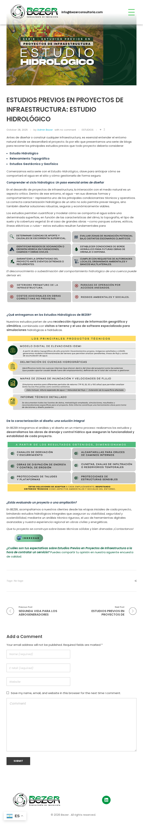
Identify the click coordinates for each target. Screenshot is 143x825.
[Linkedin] (106, 800)
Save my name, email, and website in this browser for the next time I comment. (66, 693)
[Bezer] (34, 12)
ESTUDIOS (87, 130)
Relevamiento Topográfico (30, 158)
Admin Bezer (45, 130)
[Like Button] (100, 130)
